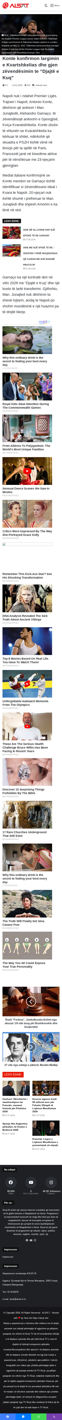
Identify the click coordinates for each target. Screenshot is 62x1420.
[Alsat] (15, 5)
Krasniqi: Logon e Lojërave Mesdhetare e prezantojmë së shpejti (45, 1142)
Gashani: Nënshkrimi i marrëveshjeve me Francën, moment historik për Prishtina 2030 (14, 1105)
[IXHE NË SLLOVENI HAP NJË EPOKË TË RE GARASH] (11, 233)
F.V (6, 85)
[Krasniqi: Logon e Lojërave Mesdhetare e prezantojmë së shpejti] (46, 1128)
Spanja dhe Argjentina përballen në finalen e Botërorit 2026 (14, 1126)
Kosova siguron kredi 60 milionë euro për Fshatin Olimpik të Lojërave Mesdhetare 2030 (44, 1105)
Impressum (7, 1257)
